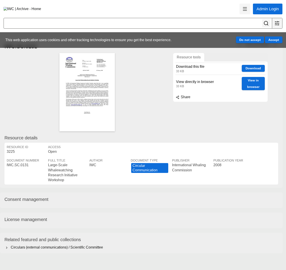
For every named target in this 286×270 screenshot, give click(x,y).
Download (253, 68)
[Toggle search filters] (277, 23)
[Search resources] (266, 23)
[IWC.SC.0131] (87, 92)
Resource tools (189, 57)
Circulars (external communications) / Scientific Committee (56, 247)
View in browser (253, 84)
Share (185, 97)
